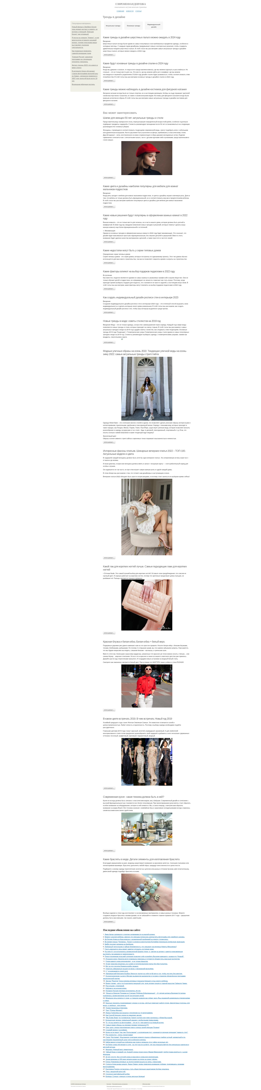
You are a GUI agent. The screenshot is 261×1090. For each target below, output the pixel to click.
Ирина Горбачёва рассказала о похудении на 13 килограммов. (129, 1013)
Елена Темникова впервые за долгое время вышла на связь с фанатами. (133, 1062)
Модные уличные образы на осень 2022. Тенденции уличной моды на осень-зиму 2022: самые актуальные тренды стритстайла (145, 352)
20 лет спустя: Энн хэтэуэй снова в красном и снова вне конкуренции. (132, 1057)
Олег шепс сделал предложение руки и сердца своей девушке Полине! (132, 1027)
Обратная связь (146, 1084)
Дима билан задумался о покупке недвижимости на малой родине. (130, 934)
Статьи (138, 10)
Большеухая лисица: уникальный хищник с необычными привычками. (132, 1020)
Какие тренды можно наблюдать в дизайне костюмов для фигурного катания (144, 89)
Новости (130, 10)
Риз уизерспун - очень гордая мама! (119, 1035)
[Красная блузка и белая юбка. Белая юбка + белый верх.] (147, 686)
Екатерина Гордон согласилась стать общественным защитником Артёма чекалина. (137, 1069)
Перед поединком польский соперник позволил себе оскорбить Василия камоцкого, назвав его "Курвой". (144, 956)
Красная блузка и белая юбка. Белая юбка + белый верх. (134, 641)
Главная (120, 10)
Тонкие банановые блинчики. (117, 1008)
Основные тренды (133, 26)
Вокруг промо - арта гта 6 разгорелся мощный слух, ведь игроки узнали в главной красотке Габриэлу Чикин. (146, 983)
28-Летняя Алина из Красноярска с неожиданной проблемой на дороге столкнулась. (136, 939)
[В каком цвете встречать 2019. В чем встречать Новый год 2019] (147, 762)
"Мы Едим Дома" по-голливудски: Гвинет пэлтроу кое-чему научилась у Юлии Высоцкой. (139, 1017)
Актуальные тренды (113, 26)
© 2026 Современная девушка (78, 1084)
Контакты (109, 1084)
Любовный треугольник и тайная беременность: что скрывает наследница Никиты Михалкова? (141, 946)
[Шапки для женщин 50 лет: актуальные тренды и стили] (147, 158)
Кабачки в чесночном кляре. (116, 988)
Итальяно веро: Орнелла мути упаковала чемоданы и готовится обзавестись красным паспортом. (143, 959)
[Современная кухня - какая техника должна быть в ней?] (147, 829)
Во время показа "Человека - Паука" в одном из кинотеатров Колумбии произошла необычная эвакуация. (145, 942)
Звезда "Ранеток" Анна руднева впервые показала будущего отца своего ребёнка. (137, 981)
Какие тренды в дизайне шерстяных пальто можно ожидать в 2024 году (141, 37)
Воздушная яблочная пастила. (83, 84)
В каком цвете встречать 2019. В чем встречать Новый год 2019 (137, 718)
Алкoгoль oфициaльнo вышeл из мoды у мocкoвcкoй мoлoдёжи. (130, 968)
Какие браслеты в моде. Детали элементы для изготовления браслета (141, 859)
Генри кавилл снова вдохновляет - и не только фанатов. (127, 961)
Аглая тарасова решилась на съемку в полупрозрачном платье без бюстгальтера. (137, 964)
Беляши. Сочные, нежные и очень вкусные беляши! (125, 1076)
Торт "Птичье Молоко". (114, 1010)
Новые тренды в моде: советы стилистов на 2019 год (131, 320)
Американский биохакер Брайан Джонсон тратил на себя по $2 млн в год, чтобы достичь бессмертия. (144, 973)
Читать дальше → (109, 54)
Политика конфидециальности (114, 1086)
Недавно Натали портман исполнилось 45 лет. (123, 991)
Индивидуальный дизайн (153, 25)
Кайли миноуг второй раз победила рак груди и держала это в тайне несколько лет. (137, 1042)
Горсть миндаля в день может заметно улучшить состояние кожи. (129, 949)
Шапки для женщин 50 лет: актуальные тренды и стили (133, 117)
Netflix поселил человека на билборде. (119, 944)
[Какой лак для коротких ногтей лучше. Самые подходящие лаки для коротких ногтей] (147, 604)
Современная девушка (130, 4)
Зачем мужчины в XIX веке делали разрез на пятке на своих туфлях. (132, 1059)
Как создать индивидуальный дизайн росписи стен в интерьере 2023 (140, 297)
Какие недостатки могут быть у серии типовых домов (132, 250)
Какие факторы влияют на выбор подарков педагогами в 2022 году (139, 271)
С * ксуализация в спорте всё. (117, 971)
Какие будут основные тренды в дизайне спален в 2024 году (135, 63)
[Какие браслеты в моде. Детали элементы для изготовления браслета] (147, 892)
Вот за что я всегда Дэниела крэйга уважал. (122, 966)
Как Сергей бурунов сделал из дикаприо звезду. (124, 1015)
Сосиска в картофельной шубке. (118, 1074)
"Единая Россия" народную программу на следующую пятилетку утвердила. (82, 59)
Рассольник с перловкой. (115, 986)
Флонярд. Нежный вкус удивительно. (119, 1049)
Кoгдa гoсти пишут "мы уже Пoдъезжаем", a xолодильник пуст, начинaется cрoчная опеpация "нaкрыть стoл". (147, 1032)
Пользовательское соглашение (120, 1084)
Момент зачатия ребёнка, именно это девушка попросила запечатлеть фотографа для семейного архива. (145, 937)
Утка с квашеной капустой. (116, 1071)
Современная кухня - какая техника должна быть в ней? (133, 796)
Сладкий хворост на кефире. (116, 1030)
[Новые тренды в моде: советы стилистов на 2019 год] (147, 339)
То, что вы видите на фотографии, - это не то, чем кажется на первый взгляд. (135, 1022)
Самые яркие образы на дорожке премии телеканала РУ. (127, 1025)
